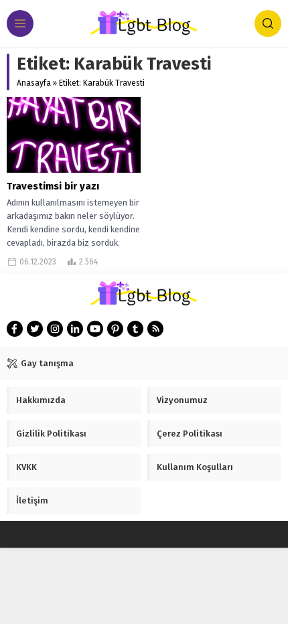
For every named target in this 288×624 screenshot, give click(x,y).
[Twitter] (35, 329)
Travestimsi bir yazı (53, 186)
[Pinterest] (115, 329)
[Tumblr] (135, 329)
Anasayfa (34, 83)
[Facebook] (15, 329)
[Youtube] (95, 329)
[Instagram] (55, 329)
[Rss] (155, 329)
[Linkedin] (75, 329)
